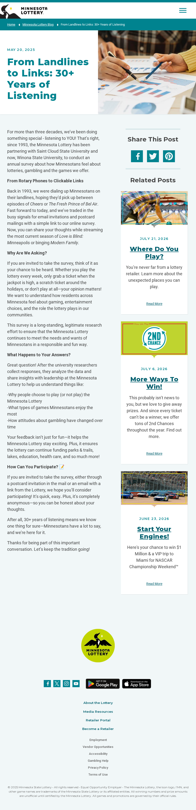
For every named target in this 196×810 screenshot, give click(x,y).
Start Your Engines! (154, 532)
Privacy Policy (98, 767)
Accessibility (98, 754)
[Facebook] (47, 683)
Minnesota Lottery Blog (38, 24)
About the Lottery (98, 703)
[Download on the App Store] (136, 684)
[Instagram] (66, 683)
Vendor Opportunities (98, 747)
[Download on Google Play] (102, 683)
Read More (154, 210)
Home (11, 24)
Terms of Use (98, 774)
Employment (98, 740)
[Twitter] (56, 683)
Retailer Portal (98, 720)
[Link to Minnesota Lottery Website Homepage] (23, 11)
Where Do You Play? (154, 252)
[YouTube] (76, 683)
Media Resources (98, 711)
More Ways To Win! (154, 382)
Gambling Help (98, 760)
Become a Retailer (98, 729)
